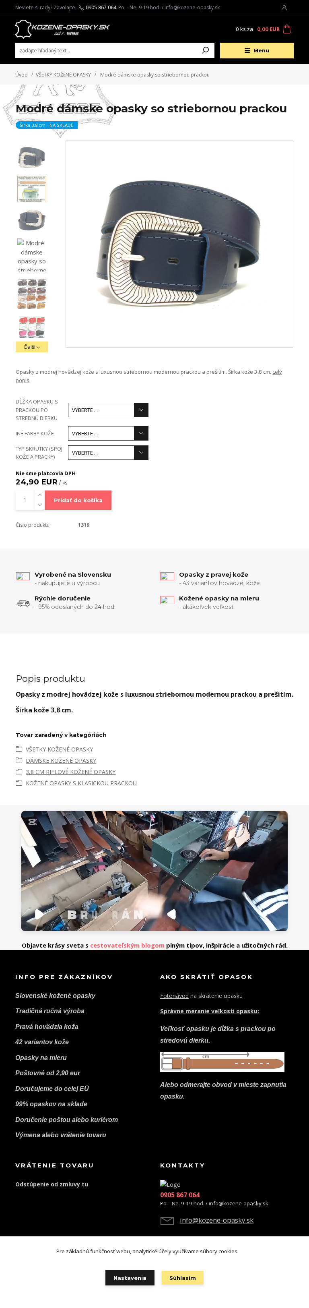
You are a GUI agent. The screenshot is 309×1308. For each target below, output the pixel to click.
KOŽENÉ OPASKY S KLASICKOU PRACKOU (81, 783)
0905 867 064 (101, 7)
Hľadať (205, 50)
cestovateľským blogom (127, 945)
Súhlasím (182, 1278)
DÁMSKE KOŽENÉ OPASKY (61, 760)
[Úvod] (63, 29)
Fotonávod (174, 996)
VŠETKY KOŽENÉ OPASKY (63, 74)
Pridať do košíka (78, 500)
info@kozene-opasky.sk (216, 1220)
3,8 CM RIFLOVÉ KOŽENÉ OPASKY (70, 772)
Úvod (21, 74)
